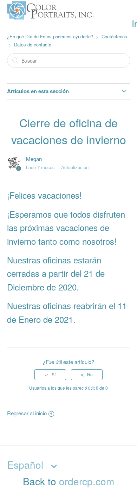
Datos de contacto (32, 44)
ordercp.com (86, 481)
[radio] (50, 374)
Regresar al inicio (27, 413)
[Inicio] (51, 20)
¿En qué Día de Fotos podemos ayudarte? (50, 36)
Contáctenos (114, 36)
